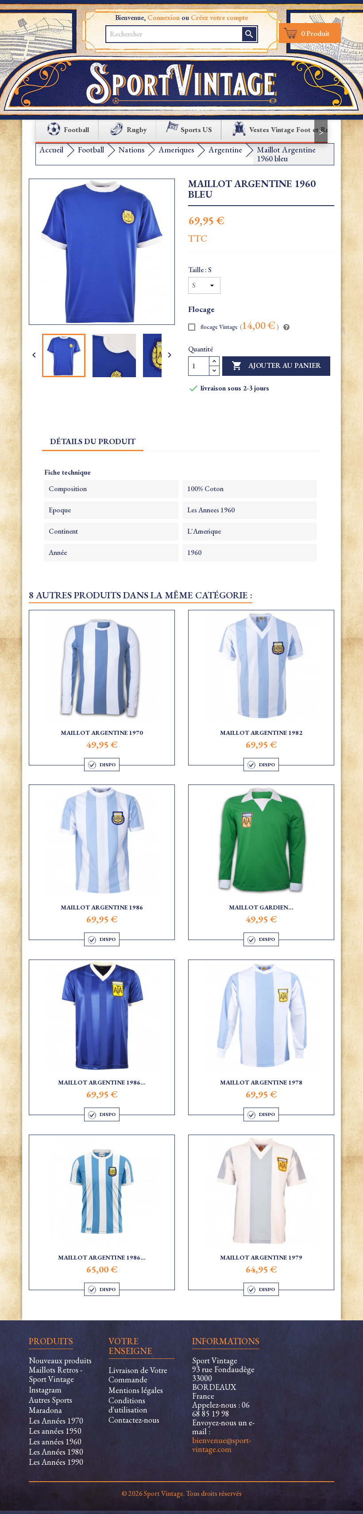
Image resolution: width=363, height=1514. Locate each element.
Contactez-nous (133, 1420)
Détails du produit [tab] (92, 441)
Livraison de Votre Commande (137, 1375)
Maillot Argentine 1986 (102, 907)
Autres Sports (50, 1400)
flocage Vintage (239, 326)
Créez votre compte (219, 17)
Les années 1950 (55, 1431)
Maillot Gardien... (261, 907)
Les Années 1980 (56, 1452)
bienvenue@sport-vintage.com (221, 1444)
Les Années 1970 (56, 1421)
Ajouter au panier (276, 365)
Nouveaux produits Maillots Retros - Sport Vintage (60, 1369)
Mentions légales (135, 1390)
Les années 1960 (55, 1441)
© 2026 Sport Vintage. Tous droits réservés (182, 1493)
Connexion (163, 17)
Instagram (45, 1390)
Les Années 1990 (56, 1462)
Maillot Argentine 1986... (102, 1082)
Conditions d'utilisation (127, 1405)
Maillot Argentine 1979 (261, 1257)
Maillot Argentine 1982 (261, 733)
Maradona (45, 1410)
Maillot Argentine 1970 (102, 733)
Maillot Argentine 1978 (261, 1082)
